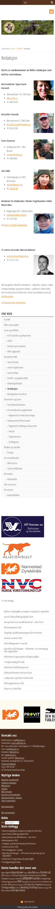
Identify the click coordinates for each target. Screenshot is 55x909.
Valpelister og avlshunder (10, 779)
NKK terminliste (6, 791)
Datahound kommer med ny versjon (18, 672)
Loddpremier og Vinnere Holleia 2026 (18, 677)
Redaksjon (12, 388)
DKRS (3, 875)
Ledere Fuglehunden (15, 367)
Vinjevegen (46, 888)
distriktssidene (7, 296)
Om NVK (19, 48)
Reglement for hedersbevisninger (22, 415)
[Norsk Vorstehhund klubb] (27, 28)
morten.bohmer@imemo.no (17, 256)
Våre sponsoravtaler (8, 812)
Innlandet (18, 878)
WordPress (29, 902)
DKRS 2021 (8, 875)
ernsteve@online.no (14, 154)
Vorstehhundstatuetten (16, 404)
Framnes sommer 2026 (13, 638)
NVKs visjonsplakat (11, 324)
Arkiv (3, 822)
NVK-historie (12, 463)
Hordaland (5, 878)
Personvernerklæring (8, 763)
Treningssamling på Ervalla (14, 662)
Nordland (45, 881)
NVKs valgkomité (13, 351)
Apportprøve (17, 872)
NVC (6, 884)
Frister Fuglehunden (8, 800)
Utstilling (4, 788)
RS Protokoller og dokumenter (19, 335)
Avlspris (12, 431)
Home (13, 48)
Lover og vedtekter (11, 330)
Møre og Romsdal (12, 882)
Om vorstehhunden (11, 457)
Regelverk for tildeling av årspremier (23, 426)
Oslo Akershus (29, 884)
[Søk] (52, 2)
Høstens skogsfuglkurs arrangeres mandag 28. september (26, 611)
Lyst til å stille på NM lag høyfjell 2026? (18, 616)
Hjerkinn (38, 875)
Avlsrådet (32, 872)
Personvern (8, 489)
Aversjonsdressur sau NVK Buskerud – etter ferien (24, 622)
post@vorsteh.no (19, 740)
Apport (8, 872)
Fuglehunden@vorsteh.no (16, 214)
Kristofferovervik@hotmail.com (19, 124)
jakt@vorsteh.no (10, 755)
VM (50, 887)
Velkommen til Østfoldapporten (16, 667)
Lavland (4, 881)
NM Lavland (32, 882)
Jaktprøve (28, 878)
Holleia (44, 875)
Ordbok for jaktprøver (8, 782)
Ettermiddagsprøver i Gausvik (15, 643)
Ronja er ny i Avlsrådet (12, 688)
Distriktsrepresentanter (16, 346)
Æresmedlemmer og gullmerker (19, 410)
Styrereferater (13, 362)
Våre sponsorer (10, 484)
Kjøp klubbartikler (7, 806)
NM (19, 881)
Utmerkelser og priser (12, 399)
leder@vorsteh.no (12, 749)
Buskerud (45, 872)
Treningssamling (8, 887)
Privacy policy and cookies (27, 907)
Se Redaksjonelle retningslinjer (13, 302)
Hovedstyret (12, 879)
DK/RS (9, 340)
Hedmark (31, 875)
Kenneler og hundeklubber (10, 794)
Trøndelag (24, 887)
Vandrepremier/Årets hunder (18, 420)
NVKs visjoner (5, 785)
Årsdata (10, 452)
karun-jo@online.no (19, 743)
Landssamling (12, 372)
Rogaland (39, 884)
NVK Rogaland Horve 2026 (14, 683)
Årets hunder (6, 890)
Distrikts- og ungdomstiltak (17, 378)
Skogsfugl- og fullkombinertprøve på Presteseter (23, 632)
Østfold (22, 890)
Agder (3, 872)
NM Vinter (39, 882)
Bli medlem (8, 473)
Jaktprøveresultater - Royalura (11, 797)
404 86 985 (14, 188)
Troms (17, 887)
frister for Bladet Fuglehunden (15, 225)
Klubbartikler (12, 479)
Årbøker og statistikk (12, 447)
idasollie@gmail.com (15, 184)
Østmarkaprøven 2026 (12, 627)
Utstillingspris (14, 441)
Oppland (21, 885)
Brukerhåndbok (13, 495)
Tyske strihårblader (15, 468)
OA (9, 884)
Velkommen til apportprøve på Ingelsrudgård (21, 656)
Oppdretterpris (15, 436)
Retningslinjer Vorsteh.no (17, 394)
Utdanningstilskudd (14, 383)
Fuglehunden (23, 875)
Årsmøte (15, 890)
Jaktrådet (36, 878)
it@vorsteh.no (12, 98)
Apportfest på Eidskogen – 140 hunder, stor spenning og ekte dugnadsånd (26, 650)
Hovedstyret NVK (10, 356)
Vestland (39, 887)
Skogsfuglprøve (47, 885)
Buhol (38, 872)
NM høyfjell (25, 882)
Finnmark (14, 875)
